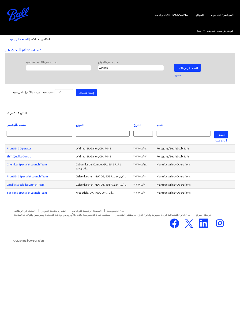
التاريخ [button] (137, 125)
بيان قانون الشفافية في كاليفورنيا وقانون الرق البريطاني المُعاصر (153, 214)
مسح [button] (178, 75)
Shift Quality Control (19, 156)
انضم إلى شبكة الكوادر (53, 210)
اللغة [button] (200, 30)
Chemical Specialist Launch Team (27, 164)
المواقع (199, 14)
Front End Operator (19, 148)
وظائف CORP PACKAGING (171, 14)
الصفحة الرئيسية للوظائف (86, 210)
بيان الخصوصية (115, 210)
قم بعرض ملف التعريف (220, 30)
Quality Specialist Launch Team (26, 184)
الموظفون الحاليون (222, 14)
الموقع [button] (79, 125)
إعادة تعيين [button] (220, 140)
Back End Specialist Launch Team (27, 192)
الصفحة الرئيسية (19, 39)
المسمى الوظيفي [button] (17, 124)
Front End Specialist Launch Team (27, 176)
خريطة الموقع (203, 214)
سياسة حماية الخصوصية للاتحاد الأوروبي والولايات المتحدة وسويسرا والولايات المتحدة (62, 214)
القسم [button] (160, 125)
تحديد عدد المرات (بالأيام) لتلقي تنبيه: (33, 92)
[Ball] (18, 14)
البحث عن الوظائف (24, 210)
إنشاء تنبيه (88, 92)
